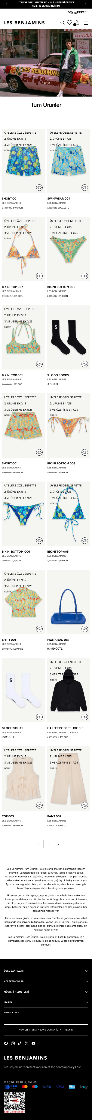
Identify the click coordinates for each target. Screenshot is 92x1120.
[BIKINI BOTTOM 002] (68, 249)
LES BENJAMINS (26, 1082)
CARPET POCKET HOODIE (65, 728)
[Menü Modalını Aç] (86, 22)
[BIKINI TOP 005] (68, 514)
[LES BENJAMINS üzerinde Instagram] (13, 1044)
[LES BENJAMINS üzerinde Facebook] (6, 1044)
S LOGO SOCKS (58, 375)
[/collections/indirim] (46, 63)
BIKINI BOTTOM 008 (61, 463)
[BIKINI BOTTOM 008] (68, 425)
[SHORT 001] (23, 161)
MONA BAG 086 (58, 639)
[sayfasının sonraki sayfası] (58, 844)
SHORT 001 (10, 198)
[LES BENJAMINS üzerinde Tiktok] (20, 1044)
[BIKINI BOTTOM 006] (23, 514)
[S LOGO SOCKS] (68, 337)
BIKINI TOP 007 (12, 287)
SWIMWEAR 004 (58, 198)
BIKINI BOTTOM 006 (16, 551)
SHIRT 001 (9, 639)
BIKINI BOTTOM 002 (61, 287)
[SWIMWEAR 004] (68, 161)
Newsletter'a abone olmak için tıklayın (46, 1029)
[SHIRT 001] (23, 602)
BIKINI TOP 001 (12, 375)
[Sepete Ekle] (39, 187)
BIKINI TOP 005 (58, 551)
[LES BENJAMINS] (24, 22)
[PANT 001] (68, 778)
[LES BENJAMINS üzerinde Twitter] (27, 1044)
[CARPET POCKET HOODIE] (68, 690)
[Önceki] (6, 4)
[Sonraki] (85, 4)
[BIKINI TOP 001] (23, 337)
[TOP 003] (23, 778)
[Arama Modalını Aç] (62, 22)
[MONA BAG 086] (68, 602)
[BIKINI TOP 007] (23, 249)
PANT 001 (54, 816)
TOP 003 (8, 816)
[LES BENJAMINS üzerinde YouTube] (33, 1044)
